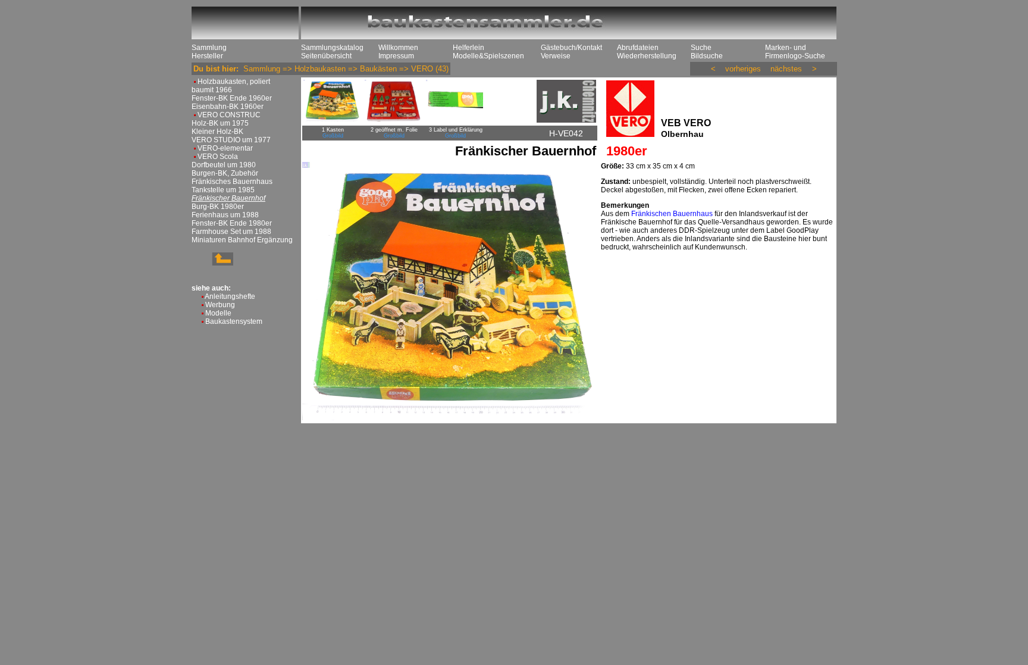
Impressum (396, 56)
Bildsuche (707, 56)
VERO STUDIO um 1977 (231, 140)
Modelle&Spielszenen (488, 56)
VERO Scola (218, 156)
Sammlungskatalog (332, 47)
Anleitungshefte (230, 296)
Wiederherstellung (646, 56)
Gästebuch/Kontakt (571, 47)
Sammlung (209, 47)
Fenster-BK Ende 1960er (232, 98)
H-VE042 (566, 133)
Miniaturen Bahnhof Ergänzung (242, 240)
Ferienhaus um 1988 (225, 215)
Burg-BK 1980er (218, 206)
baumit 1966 (212, 90)
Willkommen (398, 47)
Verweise (556, 56)
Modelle (218, 313)
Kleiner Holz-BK (217, 131)
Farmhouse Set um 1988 (231, 231)
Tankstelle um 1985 (223, 190)
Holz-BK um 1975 (220, 123)
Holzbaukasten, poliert (234, 81)
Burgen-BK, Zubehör (225, 173)
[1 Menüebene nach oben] (212, 263)
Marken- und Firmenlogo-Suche (795, 51)
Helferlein (468, 47)
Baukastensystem (233, 321)
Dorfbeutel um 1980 (224, 165)
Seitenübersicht (326, 56)
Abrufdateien (638, 47)
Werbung (220, 305)
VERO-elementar (225, 148)
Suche (701, 47)
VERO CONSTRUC (229, 115)
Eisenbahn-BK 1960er (228, 106)
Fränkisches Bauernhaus (232, 181)
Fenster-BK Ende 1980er (232, 223)
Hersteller (207, 56)
